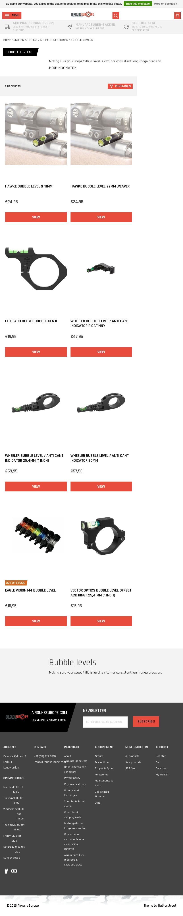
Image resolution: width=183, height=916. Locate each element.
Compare (161, 768)
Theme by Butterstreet (159, 905)
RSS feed (130, 768)
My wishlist (162, 774)
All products (132, 756)
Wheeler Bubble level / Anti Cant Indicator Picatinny (100, 323)
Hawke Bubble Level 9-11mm (28, 186)
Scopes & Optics (25, 40)
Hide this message (138, 3)
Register (161, 756)
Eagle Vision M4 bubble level (30, 590)
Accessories (101, 774)
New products (133, 762)
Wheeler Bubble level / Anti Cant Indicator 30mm (100, 458)
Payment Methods (75, 784)
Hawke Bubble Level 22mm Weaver (100, 186)
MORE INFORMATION (63, 68)
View (36, 217)
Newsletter (94, 710)
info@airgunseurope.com (50, 762)
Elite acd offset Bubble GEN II (31, 321)
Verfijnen (123, 86)
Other (98, 802)
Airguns (99, 756)
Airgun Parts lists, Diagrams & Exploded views (74, 859)
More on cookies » (165, 3)
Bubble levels (82, 40)
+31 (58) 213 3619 (45, 756)
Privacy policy (72, 778)
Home (7, 40)
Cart (158, 762)
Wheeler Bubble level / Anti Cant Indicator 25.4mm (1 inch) (34, 458)
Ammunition (102, 762)
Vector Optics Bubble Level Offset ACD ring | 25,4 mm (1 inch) (101, 593)
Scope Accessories (54, 40)
